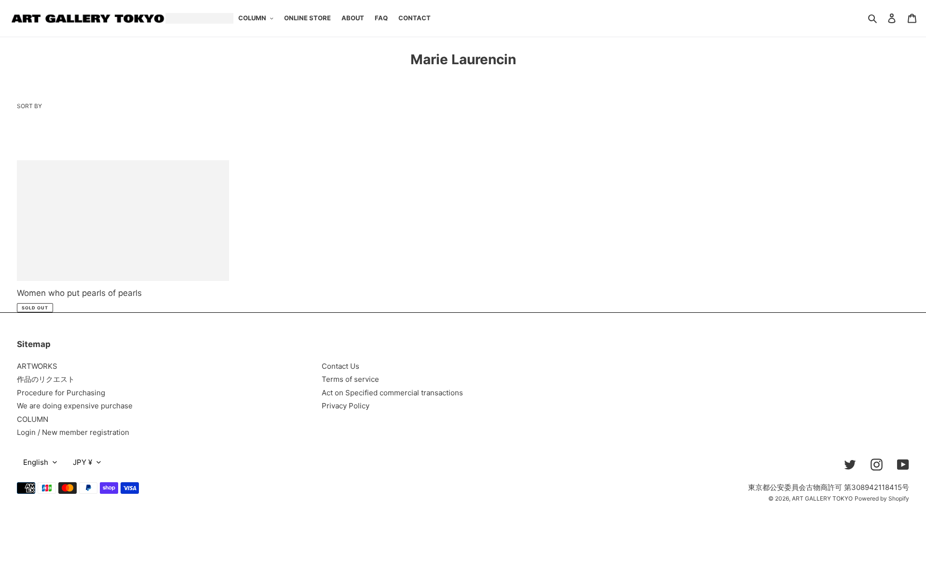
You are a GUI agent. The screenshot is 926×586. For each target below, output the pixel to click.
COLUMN (32, 419)
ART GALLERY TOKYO (822, 498)
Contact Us (340, 366)
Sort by (29, 106)
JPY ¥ (82, 462)
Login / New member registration (73, 432)
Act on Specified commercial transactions (392, 392)
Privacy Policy (345, 405)
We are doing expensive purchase (75, 405)
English (35, 462)
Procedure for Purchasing (61, 392)
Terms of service (350, 379)
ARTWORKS (37, 366)
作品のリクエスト (46, 379)
